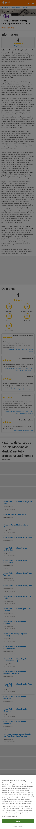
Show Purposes (18, 826)
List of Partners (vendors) (9, 816)
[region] (18, 802)
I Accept (18, 821)
